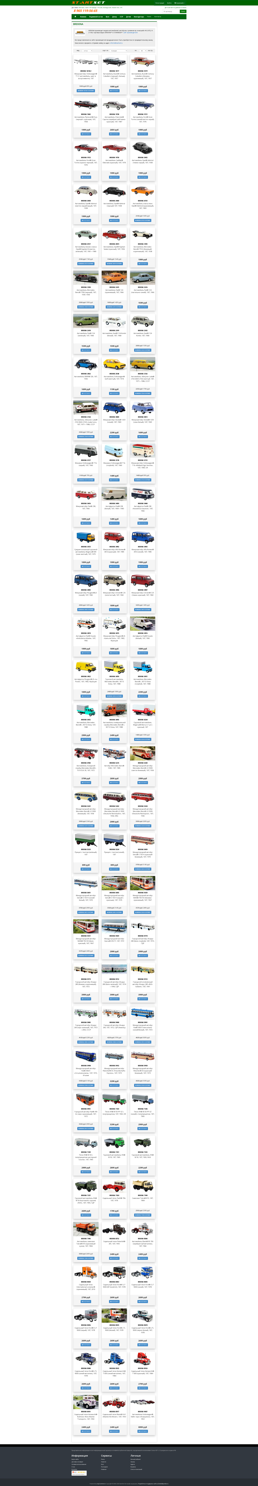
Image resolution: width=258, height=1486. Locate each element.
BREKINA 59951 (86, 1109)
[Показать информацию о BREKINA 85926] (142, 1359)
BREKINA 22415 (114, 287)
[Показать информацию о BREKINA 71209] (85, 1143)
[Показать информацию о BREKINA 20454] (85, 191)
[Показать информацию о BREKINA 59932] (114, 1056)
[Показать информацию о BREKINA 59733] (142, 970)
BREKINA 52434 (142, 806)
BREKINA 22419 (114, 330)
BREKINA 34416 (86, 503)
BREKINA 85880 (86, 1368)
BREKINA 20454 (86, 201)
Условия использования (79, 1464)
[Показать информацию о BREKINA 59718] (142, 926)
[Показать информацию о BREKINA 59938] (142, 1056)
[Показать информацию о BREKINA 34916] (142, 624)
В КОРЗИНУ (114, 91)
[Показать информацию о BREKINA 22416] (142, 278)
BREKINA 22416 (142, 287)
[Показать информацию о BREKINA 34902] (114, 537)
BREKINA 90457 (142, 1411)
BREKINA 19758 (114, 157)
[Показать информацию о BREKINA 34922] (85, 667)
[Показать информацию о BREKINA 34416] (85, 494)
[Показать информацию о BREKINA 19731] (142, 105)
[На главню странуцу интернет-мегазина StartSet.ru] (90, 3)
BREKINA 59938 (142, 1066)
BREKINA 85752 (114, 1238)
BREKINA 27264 (86, 417)
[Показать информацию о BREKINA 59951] (85, 1099)
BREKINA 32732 (142, 460)
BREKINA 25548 (114, 374)
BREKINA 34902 (114, 547)
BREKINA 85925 (114, 1368)
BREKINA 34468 (142, 503)
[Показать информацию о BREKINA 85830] (85, 1272)
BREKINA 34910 (86, 633)
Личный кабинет (136, 1459)
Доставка (75, 7)
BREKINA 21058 (86, 287)
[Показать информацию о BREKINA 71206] (142, 1099)
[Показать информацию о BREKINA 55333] (85, 840)
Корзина (133, 1467)
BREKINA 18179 (142, 71)
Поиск (183, 11)
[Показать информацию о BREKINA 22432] (142, 321)
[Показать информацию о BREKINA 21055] (142, 234)
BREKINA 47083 (86, 763)
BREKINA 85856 (86, 1325)
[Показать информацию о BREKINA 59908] (85, 1056)
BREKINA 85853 (114, 1282)
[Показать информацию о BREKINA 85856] (85, 1315)
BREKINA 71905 (86, 1238)
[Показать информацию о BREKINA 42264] (142, 710)
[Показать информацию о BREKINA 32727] (85, 451)
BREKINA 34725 (86, 547)
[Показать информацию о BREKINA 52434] (142, 797)
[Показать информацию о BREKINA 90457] (142, 1402)
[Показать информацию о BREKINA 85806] (142, 1229)
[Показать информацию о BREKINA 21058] (85, 278)
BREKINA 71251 (114, 1152)
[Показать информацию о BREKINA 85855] (142, 1272)
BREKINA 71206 (142, 1109)
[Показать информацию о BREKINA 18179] (142, 61)
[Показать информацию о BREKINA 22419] (114, 321)
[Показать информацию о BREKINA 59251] (85, 926)
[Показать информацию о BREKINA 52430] (142, 753)
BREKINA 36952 (86, 720)
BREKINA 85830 (86, 1282)
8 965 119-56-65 (86, 11)
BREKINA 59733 (142, 979)
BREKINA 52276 (114, 763)
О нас (73, 1467)
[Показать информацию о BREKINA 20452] (142, 148)
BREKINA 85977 (114, 1411)
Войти (169, 3)
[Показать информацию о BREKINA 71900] (142, 1186)
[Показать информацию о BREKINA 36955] (114, 710)
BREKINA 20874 (114, 244)
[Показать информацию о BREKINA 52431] (85, 797)
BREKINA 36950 (114, 676)
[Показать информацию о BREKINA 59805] (85, 1013)
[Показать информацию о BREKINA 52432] (114, 797)
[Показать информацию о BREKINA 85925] (114, 1359)
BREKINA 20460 (114, 201)
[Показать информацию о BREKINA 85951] (85, 1402)
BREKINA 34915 (114, 633)
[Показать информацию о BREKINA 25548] (114, 364)
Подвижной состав (96, 17)
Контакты (157, 16)
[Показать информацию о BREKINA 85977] (114, 1402)
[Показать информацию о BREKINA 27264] (85, 407)
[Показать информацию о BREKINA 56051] (85, 883)
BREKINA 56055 (114, 893)
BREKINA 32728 (114, 460)
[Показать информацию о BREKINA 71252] (142, 1143)
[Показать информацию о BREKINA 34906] (114, 580)
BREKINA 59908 (86, 1066)
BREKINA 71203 (114, 1109)
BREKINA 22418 (86, 330)
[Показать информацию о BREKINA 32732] (142, 451)
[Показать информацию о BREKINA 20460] (114, 191)
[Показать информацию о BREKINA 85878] (142, 1315)
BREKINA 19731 (142, 114)
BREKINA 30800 (114, 417)
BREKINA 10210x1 (85, 71)
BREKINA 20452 (142, 157)
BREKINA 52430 (142, 763)
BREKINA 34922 (86, 676)
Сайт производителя (130, 32)
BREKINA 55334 (114, 849)
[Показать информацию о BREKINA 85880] (85, 1359)
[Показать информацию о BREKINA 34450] (114, 494)
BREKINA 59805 (86, 1022)
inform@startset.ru (116, 43)
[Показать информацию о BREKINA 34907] (142, 580)
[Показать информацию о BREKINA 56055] (114, 883)
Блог (102, 1464)
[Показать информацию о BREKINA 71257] (85, 1186)
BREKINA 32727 (86, 460)
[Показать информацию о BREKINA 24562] (85, 364)
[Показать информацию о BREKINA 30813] (142, 407)
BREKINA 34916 (142, 633)
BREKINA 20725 (142, 201)
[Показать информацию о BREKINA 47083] (85, 753)
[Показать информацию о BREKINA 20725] (142, 191)
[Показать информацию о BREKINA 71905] (85, 1229)
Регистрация (159, 3)
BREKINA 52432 (114, 806)
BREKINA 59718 (142, 936)
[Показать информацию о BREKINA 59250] (142, 883)
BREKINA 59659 (114, 936)
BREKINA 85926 (142, 1368)
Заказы (133, 1462)
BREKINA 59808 (114, 1022)
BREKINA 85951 (86, 1411)
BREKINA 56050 (142, 849)
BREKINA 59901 (142, 1022)
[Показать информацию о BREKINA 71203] (114, 1099)
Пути (107, 17)
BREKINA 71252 (142, 1152)
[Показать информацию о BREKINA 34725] (85, 537)
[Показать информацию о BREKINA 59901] (142, 1013)
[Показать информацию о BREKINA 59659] (114, 926)
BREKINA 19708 (114, 114)
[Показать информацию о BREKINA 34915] (114, 624)
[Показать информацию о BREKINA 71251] (114, 1143)
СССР (121, 17)
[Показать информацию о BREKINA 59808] (114, 1013)
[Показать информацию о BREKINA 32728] (114, 451)
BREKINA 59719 (86, 979)
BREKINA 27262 (142, 374)
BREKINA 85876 (114, 1325)
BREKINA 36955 (114, 720)
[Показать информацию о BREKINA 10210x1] (85, 61)
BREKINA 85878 (142, 1325)
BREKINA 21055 (142, 244)
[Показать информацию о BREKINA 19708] (114, 105)
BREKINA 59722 (114, 979)
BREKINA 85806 (142, 1238)
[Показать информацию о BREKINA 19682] (85, 105)
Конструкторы (139, 17)
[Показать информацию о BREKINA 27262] (142, 364)
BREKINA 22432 (142, 330)
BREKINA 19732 (86, 157)
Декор (114, 17)
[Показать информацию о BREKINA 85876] (114, 1315)
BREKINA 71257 (86, 1195)
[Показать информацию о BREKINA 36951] (142, 667)
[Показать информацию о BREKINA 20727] (85, 234)
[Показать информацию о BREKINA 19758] (114, 148)
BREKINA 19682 (86, 114)
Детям (128, 17)
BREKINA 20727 (86, 244)
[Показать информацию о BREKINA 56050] (142, 840)
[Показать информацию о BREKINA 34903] (142, 537)
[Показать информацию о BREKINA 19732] (85, 148)
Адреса (133, 1464)
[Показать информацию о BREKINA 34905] (85, 580)
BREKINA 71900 (142, 1195)
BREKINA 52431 (86, 806)
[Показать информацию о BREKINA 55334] (114, 840)
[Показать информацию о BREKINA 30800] (114, 407)
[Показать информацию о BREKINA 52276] (114, 753)
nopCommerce (101, 1484)
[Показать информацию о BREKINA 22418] (85, 321)
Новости (103, 1462)
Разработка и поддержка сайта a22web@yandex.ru (153, 1484)
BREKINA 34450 (114, 503)
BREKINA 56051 (86, 893)
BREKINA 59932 (114, 1066)
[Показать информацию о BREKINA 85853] (114, 1272)
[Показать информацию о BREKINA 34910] (85, 624)
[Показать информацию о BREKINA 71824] (114, 1186)
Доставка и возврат (77, 1462)
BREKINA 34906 (114, 590)
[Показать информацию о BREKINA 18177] (114, 61)
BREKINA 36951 (142, 676)
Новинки (83, 17)
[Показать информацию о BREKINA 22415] (114, 278)
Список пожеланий (136, 1469)
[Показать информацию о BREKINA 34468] (142, 494)
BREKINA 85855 (142, 1282)
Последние (104, 1467)
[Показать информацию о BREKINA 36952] (85, 710)
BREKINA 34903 (142, 547)
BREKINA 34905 (86, 590)
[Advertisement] (173, 182)
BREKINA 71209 (86, 1152)
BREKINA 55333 (86, 849)
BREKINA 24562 (86, 374)
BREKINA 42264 (142, 720)
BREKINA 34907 (142, 590)
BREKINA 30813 (142, 417)
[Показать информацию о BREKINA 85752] (114, 1229)
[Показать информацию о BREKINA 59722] (114, 970)
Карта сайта (75, 1459)
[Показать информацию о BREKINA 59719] (85, 970)
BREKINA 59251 (86, 936)
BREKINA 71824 (114, 1195)
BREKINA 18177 (114, 71)
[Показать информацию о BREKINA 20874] (114, 234)
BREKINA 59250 (142, 893)
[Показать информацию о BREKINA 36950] (114, 667)
